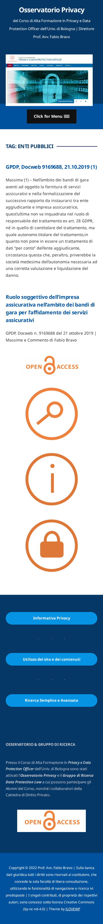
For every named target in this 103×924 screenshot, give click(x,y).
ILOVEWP (73, 909)
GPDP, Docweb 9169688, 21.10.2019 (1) (51, 166)
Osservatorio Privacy (51, 9)
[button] (51, 116)
